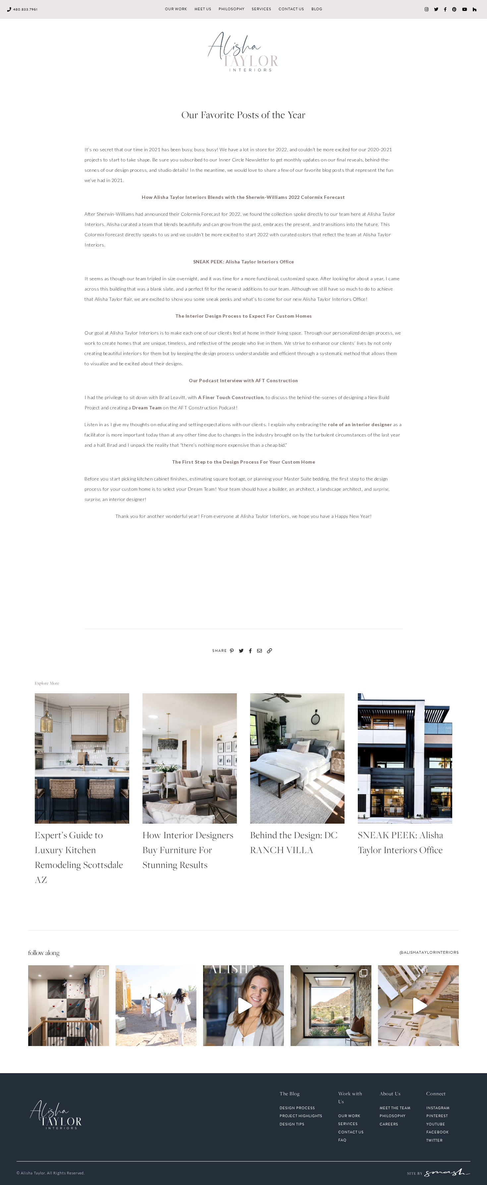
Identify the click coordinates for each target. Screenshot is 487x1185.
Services (261, 9)
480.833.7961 (25, 9)
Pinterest (437, 1116)
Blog (316, 9)
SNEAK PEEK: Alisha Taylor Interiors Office (243, 261)
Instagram (438, 1108)
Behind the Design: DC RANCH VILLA (294, 842)
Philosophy (231, 9)
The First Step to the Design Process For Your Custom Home (243, 462)
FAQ (342, 1140)
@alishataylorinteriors (429, 952)
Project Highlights (301, 1116)
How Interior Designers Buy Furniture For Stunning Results (188, 850)
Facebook (437, 1132)
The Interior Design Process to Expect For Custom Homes (243, 316)
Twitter (434, 1140)
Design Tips (292, 1124)
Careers (389, 1124)
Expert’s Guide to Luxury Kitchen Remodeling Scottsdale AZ (79, 857)
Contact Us (291, 9)
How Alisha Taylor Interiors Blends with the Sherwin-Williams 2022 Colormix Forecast (243, 197)
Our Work (176, 9)
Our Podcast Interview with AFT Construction (243, 380)
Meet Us (202, 9)
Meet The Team (395, 1108)
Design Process (297, 1108)
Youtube (435, 1124)
